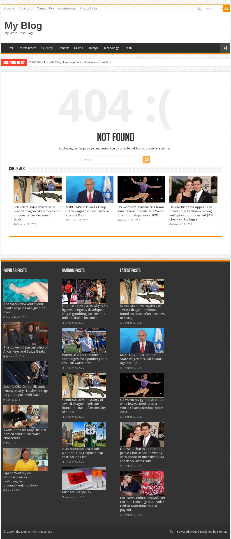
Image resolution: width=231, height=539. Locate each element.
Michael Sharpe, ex (76, 492)
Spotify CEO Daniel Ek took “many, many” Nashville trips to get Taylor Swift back (26, 391)
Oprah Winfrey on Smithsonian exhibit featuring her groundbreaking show (20, 479)
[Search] (226, 8)
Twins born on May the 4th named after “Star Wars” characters (24, 434)
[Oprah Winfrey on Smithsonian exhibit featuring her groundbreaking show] (25, 459)
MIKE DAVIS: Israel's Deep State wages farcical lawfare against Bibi (70, 62)
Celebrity (47, 48)
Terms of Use (45, 8)
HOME (10, 48)
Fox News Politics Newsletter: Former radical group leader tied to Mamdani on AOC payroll (143, 504)
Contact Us (26, 8)
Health (128, 48)
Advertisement (67, 8)
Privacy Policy (88, 8)
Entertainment (27, 48)
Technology (111, 48)
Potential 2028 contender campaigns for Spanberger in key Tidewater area (85, 359)
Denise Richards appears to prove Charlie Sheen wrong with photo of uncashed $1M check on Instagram (191, 213)
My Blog (23, 25)
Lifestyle (93, 48)
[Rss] (199, 8)
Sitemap (222, 531)
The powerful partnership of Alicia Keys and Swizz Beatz (25, 349)
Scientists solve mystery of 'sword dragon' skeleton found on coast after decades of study (37, 213)
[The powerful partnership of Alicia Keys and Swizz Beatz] (25, 333)
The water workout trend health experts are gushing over (24, 308)
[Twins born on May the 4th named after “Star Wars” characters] (25, 416)
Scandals (63, 48)
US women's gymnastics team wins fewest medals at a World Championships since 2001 (141, 211)
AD (195, 531)
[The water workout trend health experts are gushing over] (25, 290)
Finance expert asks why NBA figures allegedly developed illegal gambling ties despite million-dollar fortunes (85, 312)
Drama (78, 48)
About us (8, 8)
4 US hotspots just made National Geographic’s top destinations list (82, 453)
